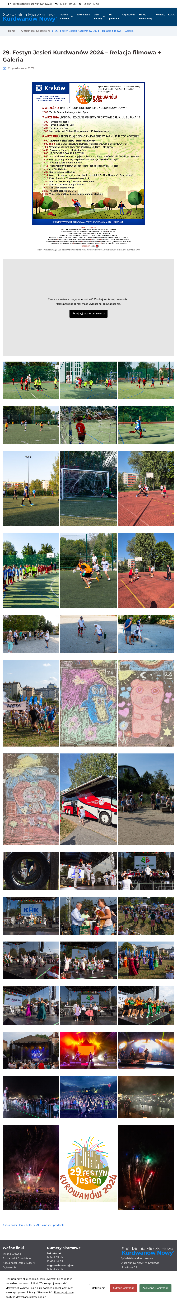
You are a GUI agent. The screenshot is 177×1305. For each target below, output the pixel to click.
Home (11, 31)
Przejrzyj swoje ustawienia (88, 314)
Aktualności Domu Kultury (19, 1225)
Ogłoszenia (9, 1267)
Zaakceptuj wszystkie (155, 1288)
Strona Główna (12, 1254)
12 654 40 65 (55, 1262)
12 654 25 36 (55, 1269)
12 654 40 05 (55, 1257)
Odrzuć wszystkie (123, 1288)
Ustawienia (98, 1288)
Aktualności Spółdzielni (35, 31)
